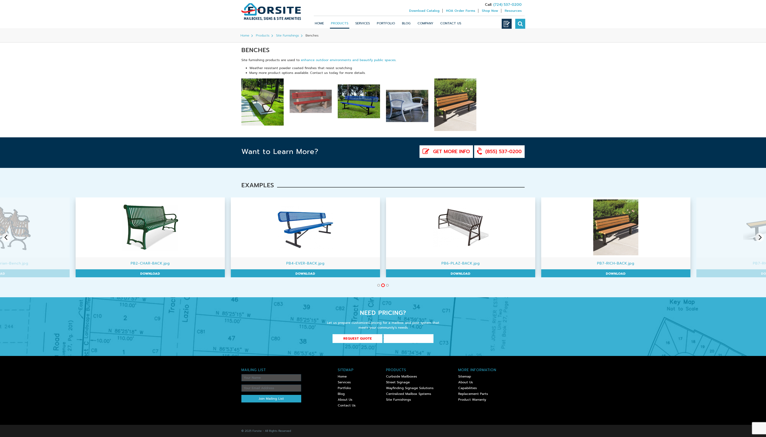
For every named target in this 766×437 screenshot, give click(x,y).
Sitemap (464, 376)
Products (339, 23)
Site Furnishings (287, 35)
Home (319, 23)
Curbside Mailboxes (401, 376)
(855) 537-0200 (503, 151)
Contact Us (450, 23)
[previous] (6, 237)
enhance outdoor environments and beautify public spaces (348, 60)
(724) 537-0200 (507, 4)
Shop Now (490, 11)
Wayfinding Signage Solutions (409, 388)
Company (425, 23)
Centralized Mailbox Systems (408, 393)
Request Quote (357, 338)
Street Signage (398, 382)
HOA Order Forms (460, 11)
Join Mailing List (271, 398)
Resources (513, 11)
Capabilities (467, 388)
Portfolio (386, 23)
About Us (345, 399)
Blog (406, 23)
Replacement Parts (473, 393)
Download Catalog (424, 11)
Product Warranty (472, 399)
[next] (759, 237)
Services (362, 23)
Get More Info (450, 151)
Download (102, 273)
